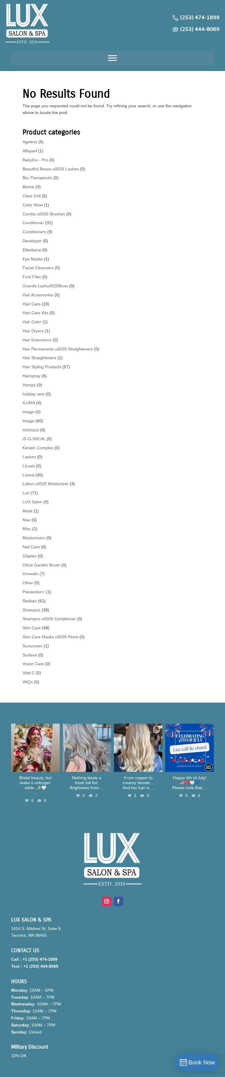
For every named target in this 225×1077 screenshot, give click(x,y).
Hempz (29, 385)
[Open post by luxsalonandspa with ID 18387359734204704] (87, 748)
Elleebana (32, 250)
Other (28, 582)
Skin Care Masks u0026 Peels (50, 637)
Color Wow (33, 205)
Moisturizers (34, 537)
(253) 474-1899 (199, 17)
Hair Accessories (38, 295)
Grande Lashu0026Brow (45, 285)
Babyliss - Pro (35, 160)
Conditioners (34, 231)
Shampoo (31, 610)
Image (28, 411)
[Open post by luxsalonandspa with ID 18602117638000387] (189, 748)
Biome (28, 186)
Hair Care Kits (35, 312)
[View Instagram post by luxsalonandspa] (54, 766)
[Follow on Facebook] (118, 901)
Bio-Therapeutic (37, 177)
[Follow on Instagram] (106, 901)
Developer (32, 240)
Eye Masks (33, 259)
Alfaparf (30, 150)
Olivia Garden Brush (41, 565)
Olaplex (30, 556)
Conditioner (33, 222)
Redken (30, 601)
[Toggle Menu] (112, 58)
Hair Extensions (37, 340)
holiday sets (34, 394)
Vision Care (33, 663)
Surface (30, 655)
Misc (27, 528)
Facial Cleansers (38, 267)
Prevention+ (34, 592)
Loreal (28, 475)
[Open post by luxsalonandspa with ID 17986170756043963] (35, 748)
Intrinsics (31, 430)
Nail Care (31, 546)
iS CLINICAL (34, 438)
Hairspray (31, 376)
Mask (28, 511)
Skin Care (32, 627)
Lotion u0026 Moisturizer (46, 483)
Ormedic (30, 573)
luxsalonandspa (35, 728)
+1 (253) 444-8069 (40, 966)
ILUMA (29, 402)
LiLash (29, 466)
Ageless (30, 141)
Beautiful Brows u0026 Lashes (51, 169)
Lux (26, 492)
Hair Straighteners (39, 357)
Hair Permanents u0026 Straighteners (58, 349)
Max (26, 520)
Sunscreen (32, 646)
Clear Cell (32, 195)
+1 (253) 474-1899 (40, 959)
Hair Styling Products (42, 366)
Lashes (29, 456)
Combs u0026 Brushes (44, 214)
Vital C (29, 672)
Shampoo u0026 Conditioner (49, 618)
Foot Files (32, 276)
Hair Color (32, 321)
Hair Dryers (33, 331)
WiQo (28, 682)
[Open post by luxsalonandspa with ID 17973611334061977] (138, 748)
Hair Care (31, 304)
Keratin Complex (38, 447)
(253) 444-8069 (199, 29)
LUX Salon (32, 501)
